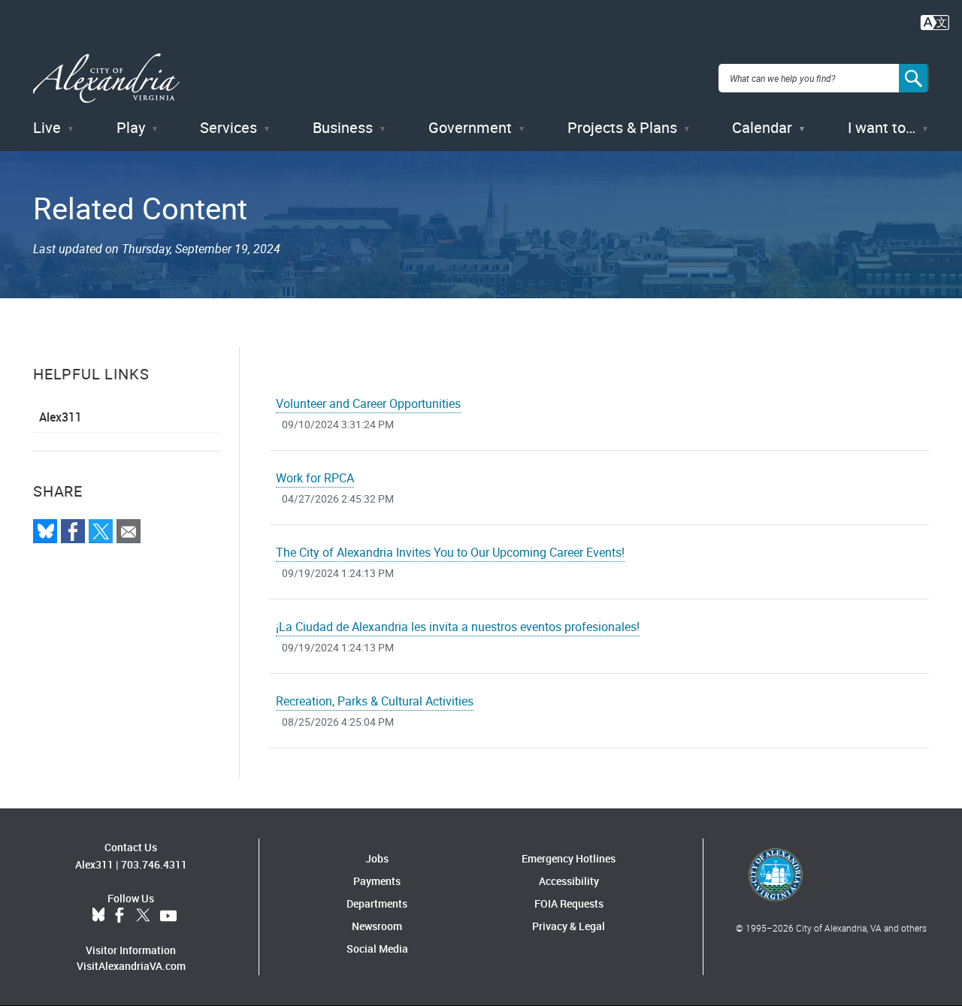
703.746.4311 (154, 864)
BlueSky (98, 916)
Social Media (377, 948)
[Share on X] (101, 531)
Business (343, 127)
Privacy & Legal (568, 926)
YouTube (168, 916)
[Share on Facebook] (73, 531)
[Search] (914, 78)
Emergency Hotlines (569, 858)
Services (228, 127)
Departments (376, 903)
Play (130, 127)
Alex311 (60, 417)
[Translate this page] (935, 21)
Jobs (377, 858)
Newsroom (377, 926)
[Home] (106, 78)
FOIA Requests (569, 903)
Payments (377, 881)
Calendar (762, 127)
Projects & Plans (622, 127)
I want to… (881, 127)
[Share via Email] (128, 531)
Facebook (119, 916)
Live (47, 127)
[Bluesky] (45, 531)
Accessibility (569, 881)
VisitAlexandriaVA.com (131, 966)
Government (470, 127)
